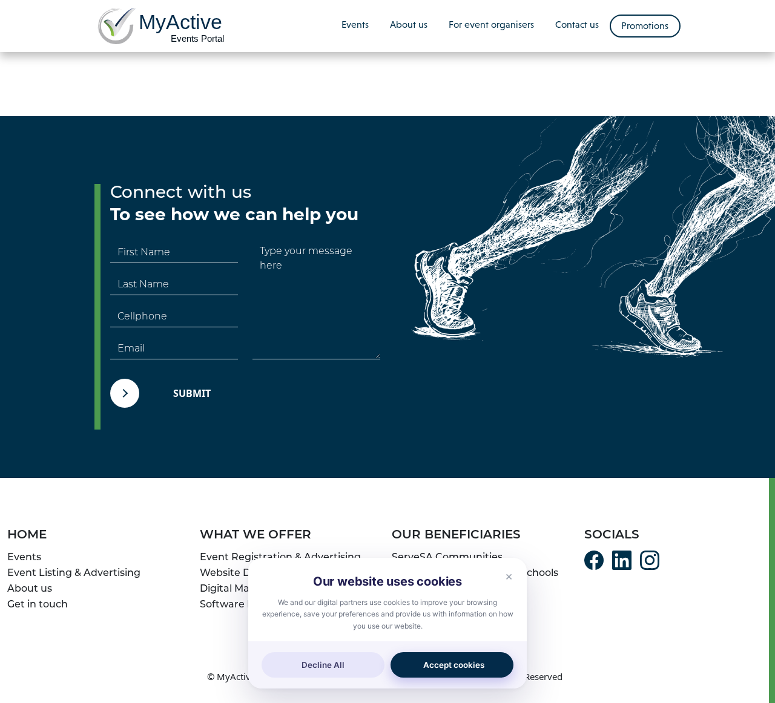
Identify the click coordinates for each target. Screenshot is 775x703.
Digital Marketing (243, 589)
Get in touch (37, 605)
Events (355, 24)
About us (408, 24)
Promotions (644, 26)
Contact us (577, 24)
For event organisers (491, 24)
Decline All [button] (323, 665)
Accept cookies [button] (453, 665)
